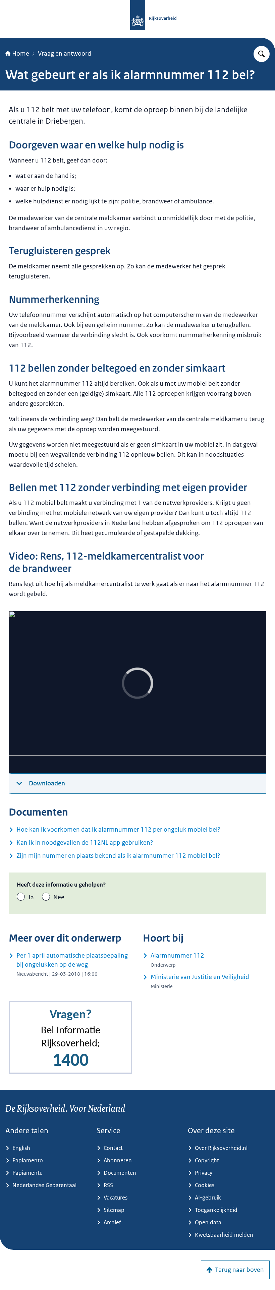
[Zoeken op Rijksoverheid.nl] (262, 54)
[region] (137, 692)
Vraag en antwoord (64, 54)
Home (20, 54)
